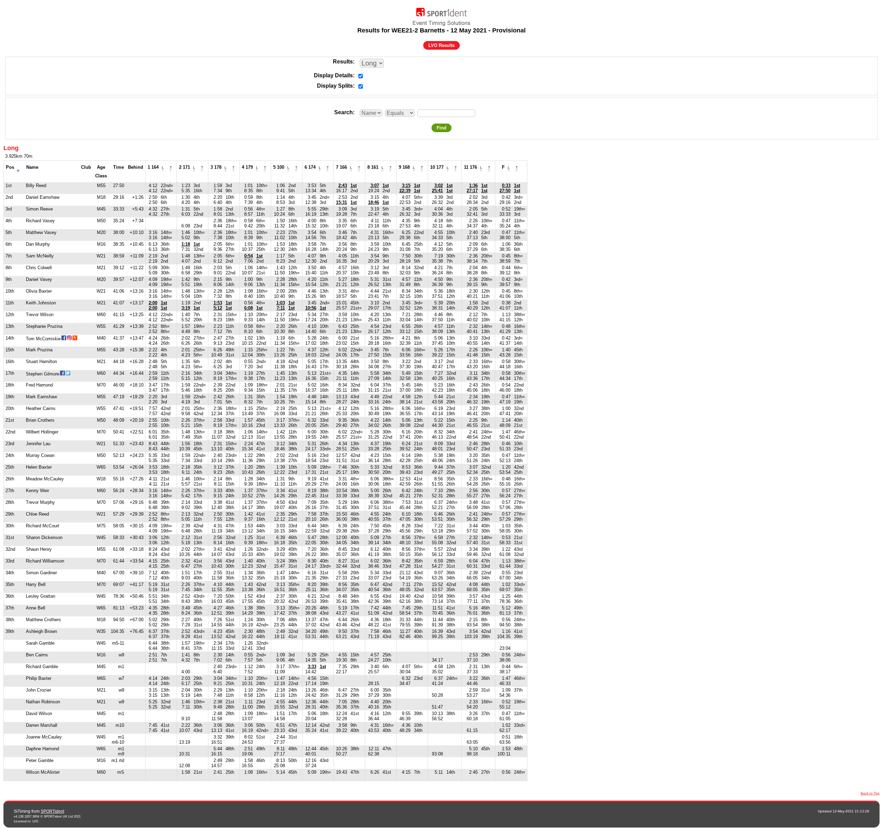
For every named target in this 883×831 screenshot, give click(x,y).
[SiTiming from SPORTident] (441, 15)
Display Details (333, 75)
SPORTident (52, 811)
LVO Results (441, 45)
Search (343, 112)
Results (343, 62)
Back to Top (870, 793)
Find (441, 127)
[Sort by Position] (18, 169)
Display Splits (335, 86)
